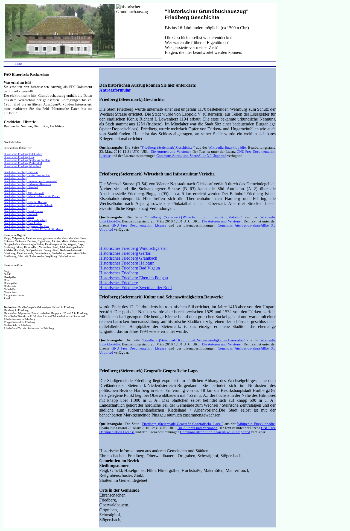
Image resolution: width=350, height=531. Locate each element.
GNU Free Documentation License (139, 225)
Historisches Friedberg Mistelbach (22, 166)
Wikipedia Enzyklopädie (227, 147)
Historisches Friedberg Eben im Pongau (133, 277)
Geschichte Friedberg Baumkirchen (23, 223)
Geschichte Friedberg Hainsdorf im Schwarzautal (30, 181)
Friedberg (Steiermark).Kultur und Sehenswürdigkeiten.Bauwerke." (194, 340)
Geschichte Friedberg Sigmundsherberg (25, 220)
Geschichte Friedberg (15, 178)
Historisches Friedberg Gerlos (125, 253)
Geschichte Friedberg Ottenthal (21, 187)
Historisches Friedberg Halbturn (126, 263)
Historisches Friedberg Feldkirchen (23, 154)
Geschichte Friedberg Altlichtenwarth (24, 193)
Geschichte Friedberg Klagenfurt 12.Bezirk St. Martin (33, 229)
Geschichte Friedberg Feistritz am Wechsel (27, 175)
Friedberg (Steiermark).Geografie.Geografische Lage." (182, 424)
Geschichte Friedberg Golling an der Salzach (28, 205)
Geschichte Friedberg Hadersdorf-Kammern (27, 184)
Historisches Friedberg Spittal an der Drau (27, 160)
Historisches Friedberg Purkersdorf (23, 163)
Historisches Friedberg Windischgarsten (133, 248)
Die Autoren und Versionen (171, 152)
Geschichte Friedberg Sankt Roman (23, 211)
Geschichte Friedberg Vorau (19, 217)
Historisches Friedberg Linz (19, 157)
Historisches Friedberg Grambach (128, 258)
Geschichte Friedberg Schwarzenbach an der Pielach (32, 196)
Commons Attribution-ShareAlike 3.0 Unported (191, 156)
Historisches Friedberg (118, 273)
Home (18, 63)
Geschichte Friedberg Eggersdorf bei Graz (26, 226)
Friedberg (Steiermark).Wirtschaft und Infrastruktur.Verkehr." (194, 217)
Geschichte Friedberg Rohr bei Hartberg (25, 202)
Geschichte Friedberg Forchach (20, 214)
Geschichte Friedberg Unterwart (21, 172)
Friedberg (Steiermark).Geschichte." (168, 147)
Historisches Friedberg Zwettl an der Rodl (135, 287)
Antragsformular (115, 90)
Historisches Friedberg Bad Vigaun (129, 268)
